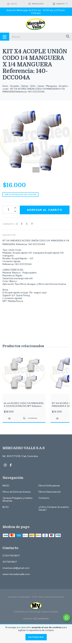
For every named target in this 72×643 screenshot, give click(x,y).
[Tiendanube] (36, 619)
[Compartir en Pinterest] (32, 224)
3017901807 (10, 561)
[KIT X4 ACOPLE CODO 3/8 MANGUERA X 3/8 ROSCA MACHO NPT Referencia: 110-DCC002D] (58, 418)
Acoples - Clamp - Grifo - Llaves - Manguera (33, 86)
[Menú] (4, 37)
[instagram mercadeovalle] (5, 465)
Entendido (36, 637)
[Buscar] (68, 36)
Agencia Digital (50, 611)
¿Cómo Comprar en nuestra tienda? (54, 508)
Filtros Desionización (50, 491)
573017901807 (11, 555)
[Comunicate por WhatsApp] (66, 617)
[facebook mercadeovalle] (10, 465)
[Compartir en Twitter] (26, 224)
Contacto (44, 498)
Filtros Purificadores (49, 485)
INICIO (6, 485)
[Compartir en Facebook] (22, 224)
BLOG (6, 507)
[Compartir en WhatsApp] (16, 224)
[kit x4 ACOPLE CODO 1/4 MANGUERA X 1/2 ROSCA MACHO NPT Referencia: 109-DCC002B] (10, 418)
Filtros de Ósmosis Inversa (16, 491)
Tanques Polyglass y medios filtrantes (17, 499)
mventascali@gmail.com (16, 568)
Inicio (5, 86)
